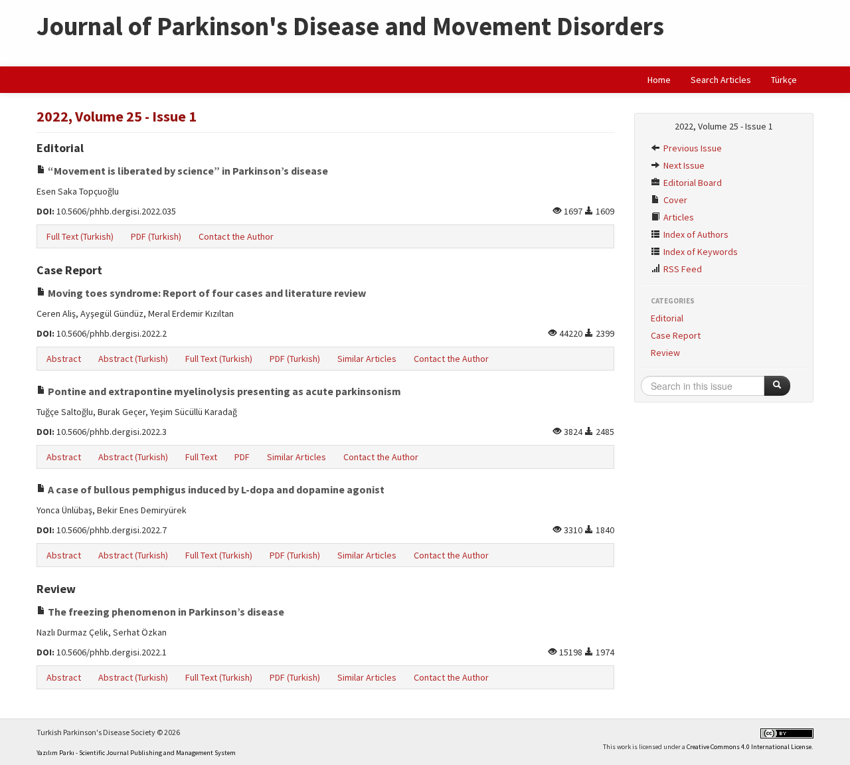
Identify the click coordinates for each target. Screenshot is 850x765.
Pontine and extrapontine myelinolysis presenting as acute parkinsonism (223, 391)
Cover (674, 200)
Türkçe (784, 80)
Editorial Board (691, 183)
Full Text (201, 457)
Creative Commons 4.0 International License (749, 746)
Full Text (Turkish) (80, 236)
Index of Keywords (699, 252)
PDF (242, 457)
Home (659, 80)
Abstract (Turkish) (133, 359)
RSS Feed (681, 269)
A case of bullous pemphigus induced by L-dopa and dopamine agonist (215, 489)
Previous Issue (691, 148)
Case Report (676, 335)
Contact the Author (236, 236)
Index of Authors (694, 234)
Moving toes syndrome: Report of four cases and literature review (206, 292)
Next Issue (683, 165)
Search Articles (721, 80)
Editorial (667, 318)
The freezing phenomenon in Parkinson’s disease (165, 611)
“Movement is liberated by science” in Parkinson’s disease (187, 170)
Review (665, 353)
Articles (677, 217)
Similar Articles (366, 359)
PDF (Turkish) (156, 236)
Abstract (63, 359)
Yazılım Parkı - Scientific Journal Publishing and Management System (136, 752)
